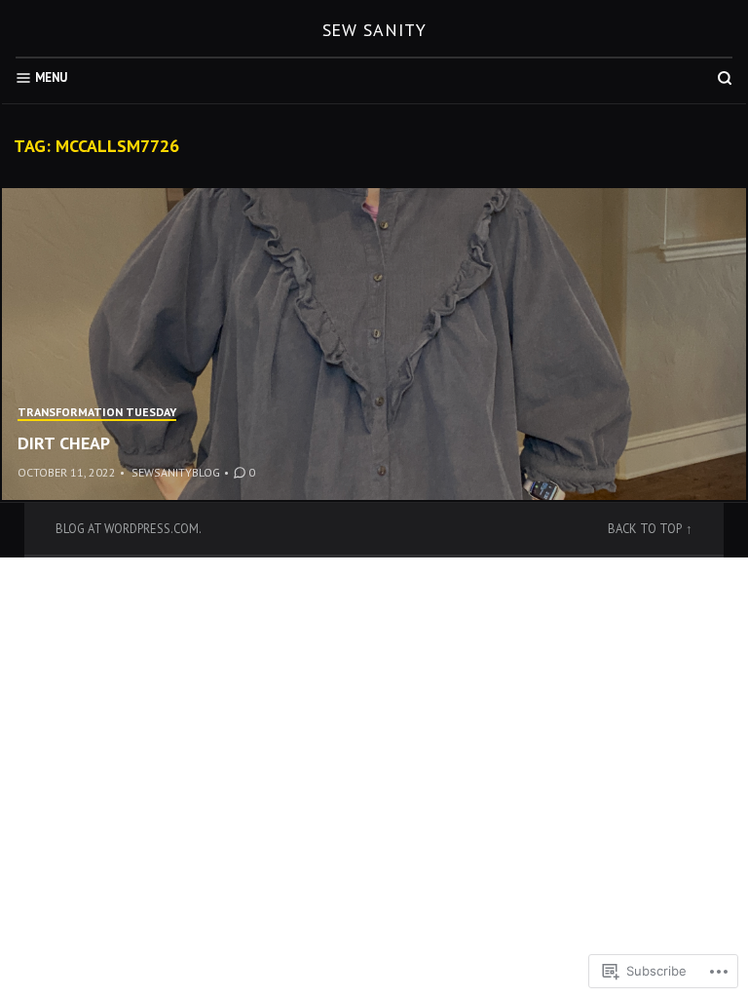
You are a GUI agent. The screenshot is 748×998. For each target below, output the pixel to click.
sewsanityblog (175, 472)
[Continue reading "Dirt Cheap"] (374, 344)
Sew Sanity (374, 30)
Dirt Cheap (64, 443)
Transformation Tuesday (97, 411)
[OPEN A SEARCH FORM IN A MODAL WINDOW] (724, 78)
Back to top (645, 528)
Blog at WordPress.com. (129, 528)
